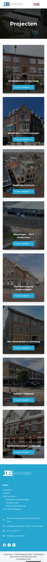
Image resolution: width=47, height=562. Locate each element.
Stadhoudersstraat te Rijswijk (23, 446)
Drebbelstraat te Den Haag (23, 81)
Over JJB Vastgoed (12, 509)
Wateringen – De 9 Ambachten (23, 236)
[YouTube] (13, 544)
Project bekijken (24, 88)
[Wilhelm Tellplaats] (23, 382)
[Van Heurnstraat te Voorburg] (23, 329)
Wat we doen (9, 496)
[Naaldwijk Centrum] (23, 173)
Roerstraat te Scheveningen (23, 133)
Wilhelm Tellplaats (23, 393)
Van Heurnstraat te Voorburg (23, 341)
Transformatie (12, 503)
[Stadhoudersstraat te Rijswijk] (23, 434)
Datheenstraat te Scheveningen (23, 288)
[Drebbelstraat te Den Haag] (23, 69)
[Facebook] (4, 544)
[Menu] (43, 4)
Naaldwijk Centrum (23, 185)
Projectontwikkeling (15, 506)
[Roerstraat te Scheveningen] (23, 121)
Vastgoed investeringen (17, 499)
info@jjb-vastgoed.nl (15, 536)
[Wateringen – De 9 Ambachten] (23, 225)
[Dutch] (35, 4)
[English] (38, 4)
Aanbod (6, 493)
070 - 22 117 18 (12, 531)
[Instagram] (9, 544)
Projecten (7, 490)
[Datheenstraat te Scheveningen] (23, 277)
